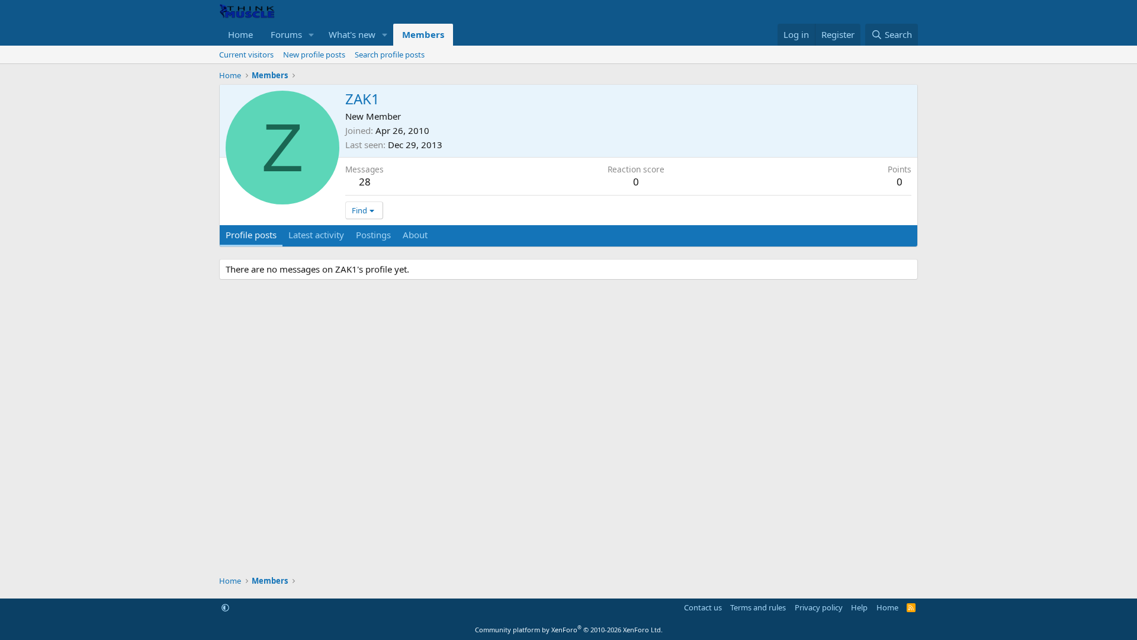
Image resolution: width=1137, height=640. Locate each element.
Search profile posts (390, 54)
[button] (311, 35)
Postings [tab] (373, 235)
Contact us (703, 607)
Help (859, 607)
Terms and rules (758, 607)
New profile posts (314, 54)
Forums (286, 34)
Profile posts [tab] (251, 235)
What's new (352, 34)
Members (423, 34)
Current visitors (246, 54)
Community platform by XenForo (569, 629)
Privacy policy (819, 607)
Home (240, 34)
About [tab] (415, 235)
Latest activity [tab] (316, 235)
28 (365, 181)
